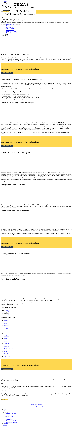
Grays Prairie (7, 354)
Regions (40, 404)
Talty (5, 333)
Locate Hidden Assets (11, 422)
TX (1, 15)
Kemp (5, 338)
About (5, 21)
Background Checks (11, 420)
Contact (5, 425)
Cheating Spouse (10, 418)
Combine (6, 336)
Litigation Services (11, 413)
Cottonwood (7, 356)
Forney (6, 320)
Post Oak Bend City (9, 348)
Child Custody (10, 419)
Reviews (5, 423)
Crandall (6, 328)
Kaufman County (12, 312)
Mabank (6, 330)
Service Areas (34, 404)
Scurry (8, 310)
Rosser (5, 351)
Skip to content (4, 1)
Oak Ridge (6, 343)
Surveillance (9, 416)
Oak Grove (6, 346)
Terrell (5, 323)
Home (4, 409)
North (9, 314)
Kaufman (6, 325)
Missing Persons (10, 25)
